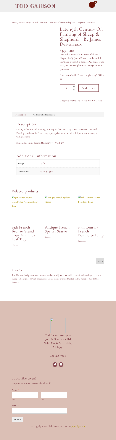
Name (15, 389)
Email (15, 405)
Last (42, 399)
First (13, 399)
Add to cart (88, 88)
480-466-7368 (58, 355)
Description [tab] (20, 114)
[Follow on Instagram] (61, 364)
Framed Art (24, 22)
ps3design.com (78, 426)
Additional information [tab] (44, 114)
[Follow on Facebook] (55, 364)
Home (14, 22)
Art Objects (75, 100)
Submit (17, 419)
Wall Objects (97, 100)
